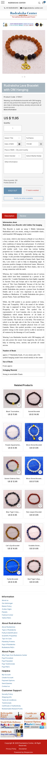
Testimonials (6, 703)
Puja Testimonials (8, 664)
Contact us (6, 686)
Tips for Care (7, 639)
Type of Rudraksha (9, 630)
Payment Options (8, 680)
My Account (6, 675)
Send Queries (7, 683)
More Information (10, 110)
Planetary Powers (8, 642)
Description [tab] (9, 216)
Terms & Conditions (9, 700)
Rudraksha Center (16, 3)
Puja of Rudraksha (8, 644)
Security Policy (7, 694)
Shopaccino (28, 752)
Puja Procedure (7, 658)
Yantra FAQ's (6, 618)
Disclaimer (23, 749)
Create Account (7, 678)
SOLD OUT (12, 191)
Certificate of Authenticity (11, 706)
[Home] (23, 14)
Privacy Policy (11, 749)
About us (5, 600)
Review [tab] (23, 216)
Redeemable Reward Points (12, 709)
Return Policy (7, 606)
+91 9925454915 (11, 8)
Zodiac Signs (7, 609)
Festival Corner (7, 615)
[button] (3, 54)
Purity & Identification (9, 633)
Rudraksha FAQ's (8, 647)
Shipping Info (7, 697)
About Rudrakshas (8, 627)
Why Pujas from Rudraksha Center (14, 655)
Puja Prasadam (7, 661)
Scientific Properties (9, 636)
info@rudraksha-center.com (32, 8)
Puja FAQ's (6, 667)
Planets (4, 612)
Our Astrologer (7, 603)
